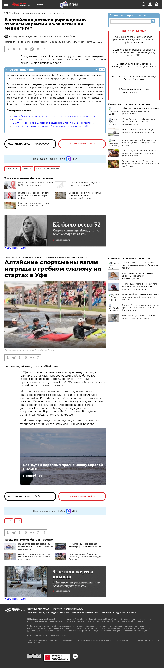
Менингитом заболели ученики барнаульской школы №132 (34, 204)
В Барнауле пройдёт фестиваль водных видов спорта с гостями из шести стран (35, 546)
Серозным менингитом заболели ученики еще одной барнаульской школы (85, 195)
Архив (20, 42)
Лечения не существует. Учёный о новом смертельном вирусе (139, 316)
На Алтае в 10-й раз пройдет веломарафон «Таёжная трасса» (85, 545)
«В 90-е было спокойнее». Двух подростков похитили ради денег (139, 130)
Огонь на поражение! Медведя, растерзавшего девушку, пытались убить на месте (134, 40)
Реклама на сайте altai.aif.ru (68, 609)
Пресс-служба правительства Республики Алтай (29, 350)
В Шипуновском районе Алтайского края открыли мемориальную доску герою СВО (134, 52)
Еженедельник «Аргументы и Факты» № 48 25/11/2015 (76, 42)
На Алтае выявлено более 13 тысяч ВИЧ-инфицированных (35, 183)
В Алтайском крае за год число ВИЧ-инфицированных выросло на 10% (34, 195)
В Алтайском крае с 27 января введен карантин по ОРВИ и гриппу (52, 122)
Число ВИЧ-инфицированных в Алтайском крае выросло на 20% (51, 126)
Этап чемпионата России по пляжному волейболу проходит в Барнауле (85, 556)
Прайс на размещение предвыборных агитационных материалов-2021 (62, 613)
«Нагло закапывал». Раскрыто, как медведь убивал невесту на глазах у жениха (140, 142)
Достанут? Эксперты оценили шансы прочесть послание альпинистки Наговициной (140, 307)
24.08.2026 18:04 (12, 257)
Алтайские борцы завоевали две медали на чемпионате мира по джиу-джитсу (34, 556)
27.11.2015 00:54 (11, 13)
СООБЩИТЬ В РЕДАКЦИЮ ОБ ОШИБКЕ (119, 613)
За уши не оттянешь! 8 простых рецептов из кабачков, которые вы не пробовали (140, 163)
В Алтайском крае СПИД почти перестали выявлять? (84, 183)
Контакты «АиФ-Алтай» (38, 609)
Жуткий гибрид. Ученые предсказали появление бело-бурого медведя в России (140, 297)
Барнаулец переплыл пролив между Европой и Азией (134, 78)
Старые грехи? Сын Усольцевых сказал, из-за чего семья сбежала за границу (140, 265)
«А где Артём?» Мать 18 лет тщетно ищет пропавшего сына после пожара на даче (139, 121)
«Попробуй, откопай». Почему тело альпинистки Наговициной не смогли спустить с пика (139, 286)
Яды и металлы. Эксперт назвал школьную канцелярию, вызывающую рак (138, 276)
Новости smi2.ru (15, 247)
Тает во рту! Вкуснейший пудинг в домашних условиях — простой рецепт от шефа (139, 153)
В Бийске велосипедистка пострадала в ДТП (134, 91)
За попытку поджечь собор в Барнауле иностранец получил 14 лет (134, 65)
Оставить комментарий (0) (82, 144)
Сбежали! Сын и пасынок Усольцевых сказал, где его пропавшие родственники (141, 111)
